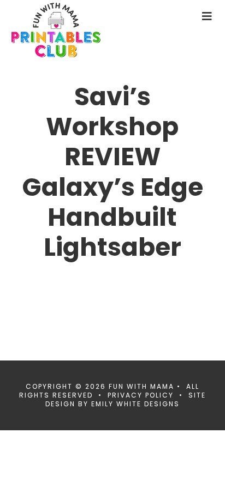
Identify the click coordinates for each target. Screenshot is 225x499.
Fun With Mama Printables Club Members (74, 30)
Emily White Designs (135, 403)
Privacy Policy (141, 395)
